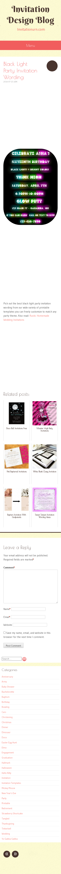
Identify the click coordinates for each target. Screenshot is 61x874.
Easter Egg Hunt (9, 742)
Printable (6, 803)
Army (4, 681)
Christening (7, 717)
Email (6, 617)
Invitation (6, 778)
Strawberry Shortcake (12, 813)
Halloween (7, 767)
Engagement (8, 752)
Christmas (6, 722)
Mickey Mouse (8, 788)
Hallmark (6, 762)
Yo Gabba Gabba (10, 838)
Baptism (5, 697)
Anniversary (7, 676)
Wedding (6, 833)
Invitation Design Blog (30, 14)
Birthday (6, 702)
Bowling (5, 707)
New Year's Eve (9, 793)
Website (7, 624)
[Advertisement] (30, 114)
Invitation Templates (11, 783)
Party (4, 798)
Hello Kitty (6, 773)
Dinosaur (6, 732)
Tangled (5, 818)
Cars (4, 712)
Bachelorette (8, 691)
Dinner (5, 727)
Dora (4, 737)
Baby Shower (8, 686)
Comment (9, 567)
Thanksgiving (8, 823)
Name (7, 609)
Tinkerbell (6, 828)
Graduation (7, 757)
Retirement (7, 808)
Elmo (4, 747)
